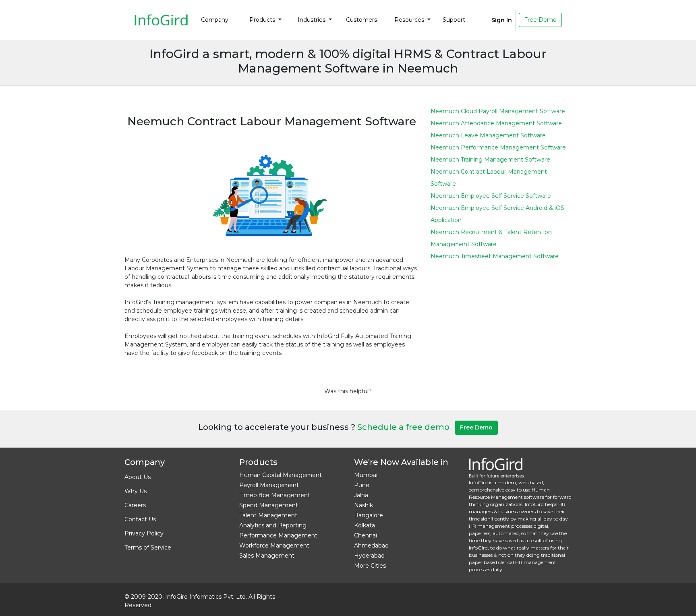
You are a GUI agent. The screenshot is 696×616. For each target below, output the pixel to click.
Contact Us (140, 519)
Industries (312, 19)
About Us (137, 477)
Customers (361, 19)
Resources (410, 19)
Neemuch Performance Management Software (498, 147)
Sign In (501, 20)
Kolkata (364, 525)
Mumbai (365, 475)
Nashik (363, 505)
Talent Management (268, 515)
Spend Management (268, 505)
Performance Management (278, 535)
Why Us (135, 491)
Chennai (365, 535)
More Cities (370, 565)
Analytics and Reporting (273, 525)
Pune (361, 485)
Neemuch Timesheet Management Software (495, 256)
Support (454, 19)
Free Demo (540, 19)
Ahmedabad (371, 545)
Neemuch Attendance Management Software (496, 123)
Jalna (361, 495)
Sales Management (266, 555)
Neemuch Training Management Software (490, 159)
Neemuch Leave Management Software (488, 135)
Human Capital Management (280, 475)
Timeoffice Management (274, 495)
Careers (135, 505)
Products (263, 19)
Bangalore (368, 515)
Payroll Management (269, 485)
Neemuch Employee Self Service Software (491, 195)
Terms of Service (147, 547)
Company (214, 19)
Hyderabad (369, 555)
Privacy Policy (144, 533)
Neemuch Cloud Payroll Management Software (498, 111)
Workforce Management (274, 545)
